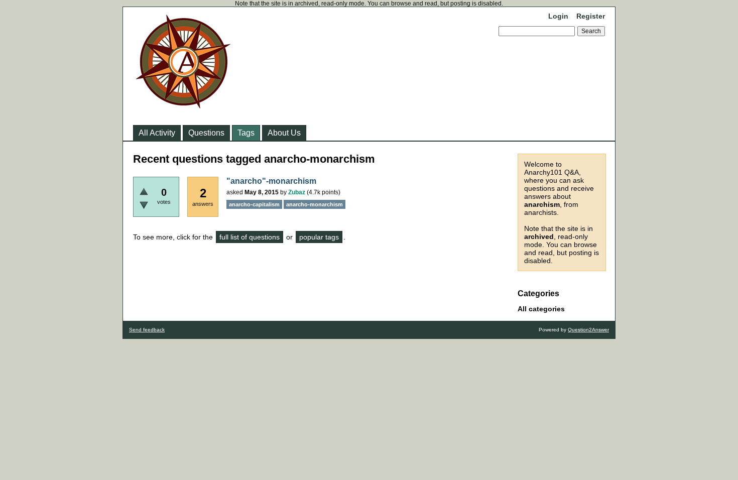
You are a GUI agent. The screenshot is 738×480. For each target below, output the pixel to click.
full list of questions (249, 237)
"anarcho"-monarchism (271, 181)
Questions (206, 133)
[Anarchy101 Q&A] (183, 105)
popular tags (319, 237)
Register (590, 16)
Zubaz (296, 192)
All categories (541, 309)
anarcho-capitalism (254, 204)
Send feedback (147, 329)
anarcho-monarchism (314, 204)
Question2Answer (588, 329)
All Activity (157, 133)
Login (558, 16)
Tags (246, 133)
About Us (284, 133)
